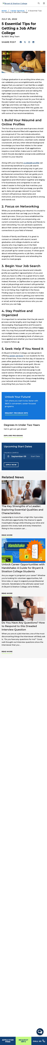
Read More (7, 535)
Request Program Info (16, 413)
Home (4, 11)
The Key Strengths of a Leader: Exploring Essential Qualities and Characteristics (22, 510)
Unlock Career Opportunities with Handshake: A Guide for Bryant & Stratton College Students (23, 568)
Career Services (17, 11)
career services (16, 356)
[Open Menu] (44, 3)
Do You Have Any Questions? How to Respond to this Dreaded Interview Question (23, 626)
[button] (40, 1031)
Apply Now (11, 465)
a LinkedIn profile (31, 163)
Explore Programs (13, 436)
